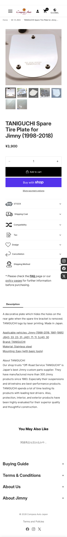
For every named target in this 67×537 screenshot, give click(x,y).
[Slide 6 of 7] (10, 104)
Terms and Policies (33, 521)
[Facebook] (27, 529)
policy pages (13, 280)
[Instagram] (33, 529)
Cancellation (18, 254)
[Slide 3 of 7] (34, 93)
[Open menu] (10, 11)
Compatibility (20, 224)
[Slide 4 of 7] (45, 93)
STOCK (17, 203)
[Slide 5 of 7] (56, 93)
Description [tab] (13, 304)
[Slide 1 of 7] (10, 93)
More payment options (33, 191)
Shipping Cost (21, 214)
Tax (15, 235)
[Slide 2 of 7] (22, 93)
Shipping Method (22, 264)
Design (15, 244)
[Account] (37, 11)
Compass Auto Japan (37, 514)
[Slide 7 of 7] (22, 104)
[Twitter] (39, 529)
